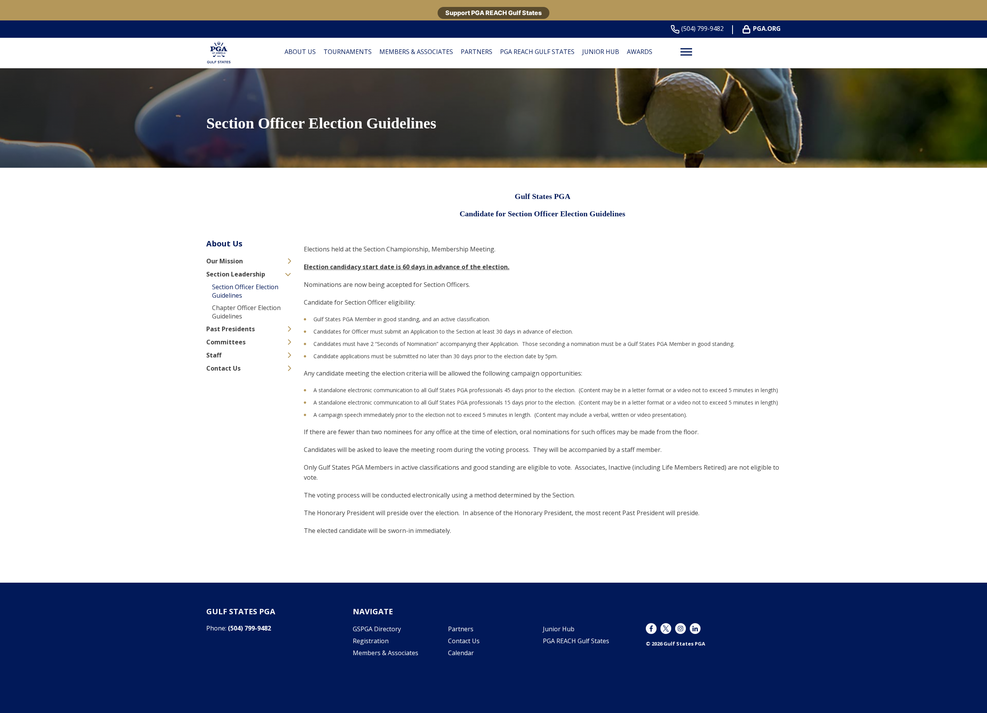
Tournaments (347, 51)
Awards (639, 51)
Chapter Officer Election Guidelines (246, 311)
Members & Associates (416, 51)
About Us (300, 51)
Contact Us (223, 368)
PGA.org (767, 28)
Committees (226, 342)
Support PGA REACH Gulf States (493, 13)
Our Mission (224, 261)
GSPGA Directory (377, 629)
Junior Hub (600, 51)
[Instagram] (680, 628)
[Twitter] (665, 628)
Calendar (461, 653)
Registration (371, 641)
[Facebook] (651, 628)
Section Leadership (235, 274)
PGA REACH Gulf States (537, 51)
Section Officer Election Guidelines (245, 291)
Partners (476, 51)
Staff (213, 355)
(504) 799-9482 (702, 28)
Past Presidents (230, 329)
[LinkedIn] (695, 628)
